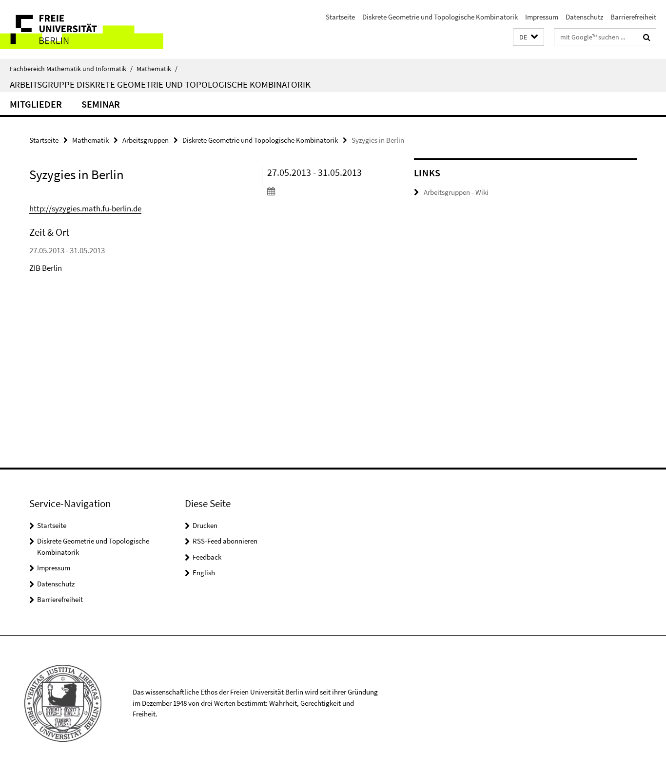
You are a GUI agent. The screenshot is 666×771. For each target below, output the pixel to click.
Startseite (340, 16)
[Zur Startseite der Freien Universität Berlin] (81, 29)
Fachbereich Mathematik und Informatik (71, 68)
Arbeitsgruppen (145, 140)
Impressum (541, 16)
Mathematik (157, 68)
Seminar (100, 104)
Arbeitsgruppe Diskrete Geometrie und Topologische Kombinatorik (160, 84)
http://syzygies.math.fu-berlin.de (85, 208)
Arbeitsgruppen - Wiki (456, 192)
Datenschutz (584, 16)
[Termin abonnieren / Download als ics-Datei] (322, 191)
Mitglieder (36, 104)
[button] (528, 37)
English (204, 572)
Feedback (207, 557)
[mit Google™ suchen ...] (647, 37)
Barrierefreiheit (633, 16)
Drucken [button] (205, 525)
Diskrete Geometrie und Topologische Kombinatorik (440, 16)
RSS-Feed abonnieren (225, 540)
